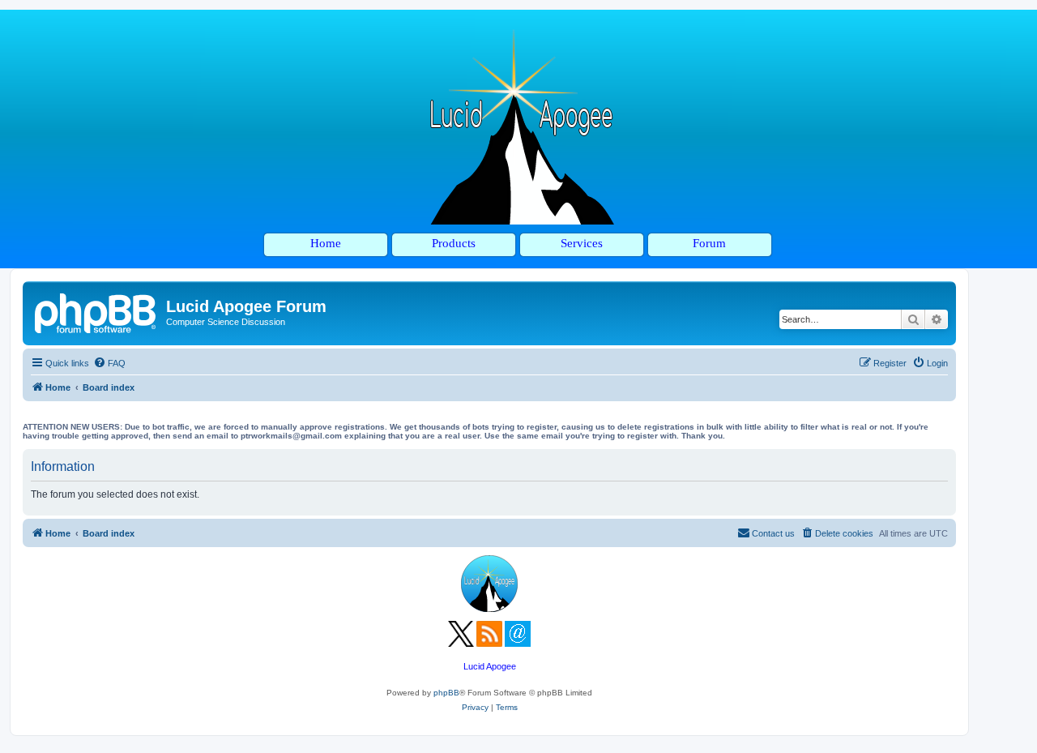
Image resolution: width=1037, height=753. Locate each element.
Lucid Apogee (489, 666)
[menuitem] (109, 363)
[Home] (96, 311)
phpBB (446, 692)
